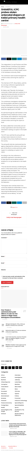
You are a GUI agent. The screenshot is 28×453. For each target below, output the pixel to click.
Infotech (3, 413)
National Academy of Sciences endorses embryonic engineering (16, 331)
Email (3, 263)
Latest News (18, 382)
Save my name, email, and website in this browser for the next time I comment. (14, 277)
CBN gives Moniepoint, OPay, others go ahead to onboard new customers (15, 324)
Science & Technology (21, 400)
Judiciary (17, 379)
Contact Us (3, 448)
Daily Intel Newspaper (14, 217)
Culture (3, 389)
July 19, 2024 (6, 27)
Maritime (17, 384)
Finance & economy (6, 403)
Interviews (17, 375)
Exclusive (3, 398)
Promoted (17, 398)
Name (3, 256)
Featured (3, 400)
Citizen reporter (5, 382)
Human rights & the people (6, 410)
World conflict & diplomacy (19, 414)
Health (3, 407)
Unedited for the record (19, 410)
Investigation (18, 377)
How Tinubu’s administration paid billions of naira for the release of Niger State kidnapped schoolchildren (10, 313)
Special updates (19, 405)
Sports (17, 407)
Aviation (3, 377)
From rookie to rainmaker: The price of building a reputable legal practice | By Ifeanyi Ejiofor (17, 433)
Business (3, 379)
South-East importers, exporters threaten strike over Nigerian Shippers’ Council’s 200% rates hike (16, 338)
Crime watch (4, 386)
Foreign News (4, 405)
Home (2, 6)
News (16, 389)
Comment (4, 237)
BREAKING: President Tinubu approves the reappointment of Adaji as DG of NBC (16, 345)
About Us (3, 446)
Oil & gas (17, 391)
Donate (11, 448)
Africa (2, 375)
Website (3, 270)
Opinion (17, 393)
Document (4, 391)
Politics (17, 396)
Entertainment (5, 396)
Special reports (19, 403)
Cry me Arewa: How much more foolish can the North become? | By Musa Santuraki (17, 425)
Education (4, 393)
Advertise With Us (12, 446)
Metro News (18, 386)
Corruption (7, 6)
